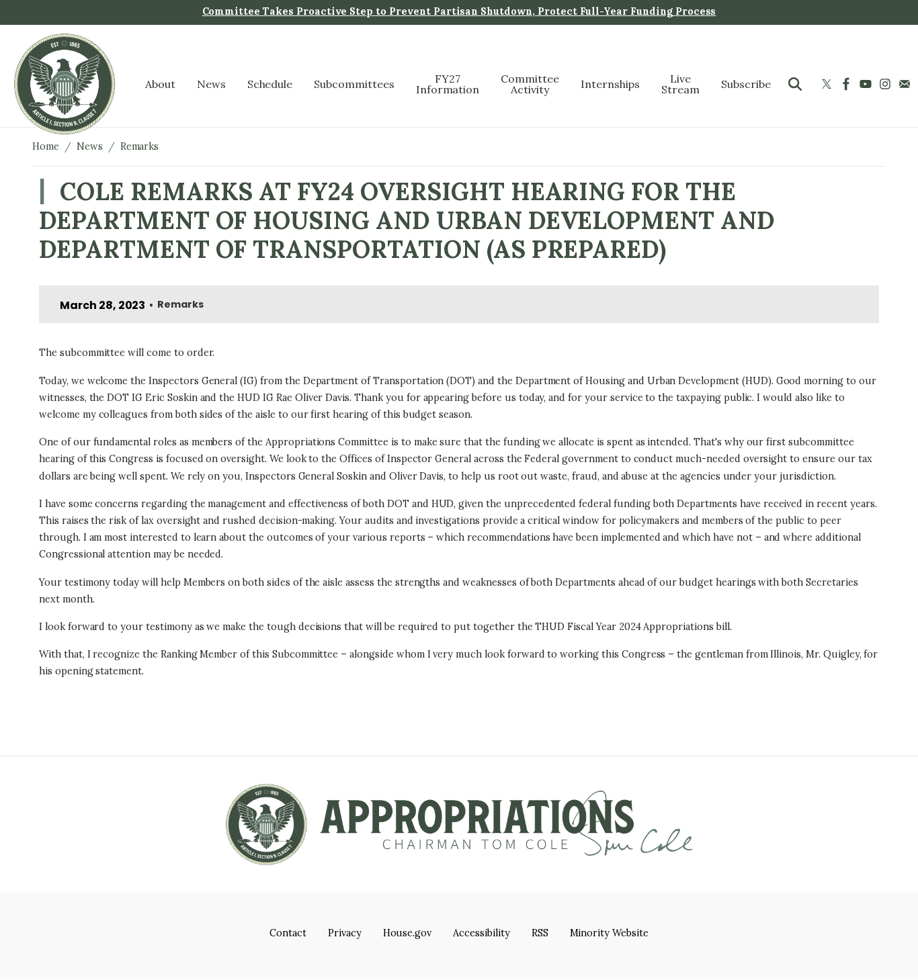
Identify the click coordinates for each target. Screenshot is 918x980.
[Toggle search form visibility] (795, 84)
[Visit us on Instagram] (886, 84)
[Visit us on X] (828, 84)
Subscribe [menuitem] (746, 84)
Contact (287, 933)
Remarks (139, 146)
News (90, 146)
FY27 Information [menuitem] (448, 84)
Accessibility (481, 933)
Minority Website (609, 933)
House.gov (407, 933)
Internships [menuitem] (610, 84)
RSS (540, 933)
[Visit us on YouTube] (867, 84)
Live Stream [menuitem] (680, 84)
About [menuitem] (160, 84)
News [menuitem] (211, 84)
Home (45, 146)
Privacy (345, 933)
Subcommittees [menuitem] (354, 84)
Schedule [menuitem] (270, 84)
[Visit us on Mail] (906, 84)
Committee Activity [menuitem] (530, 84)
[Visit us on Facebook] (848, 84)
